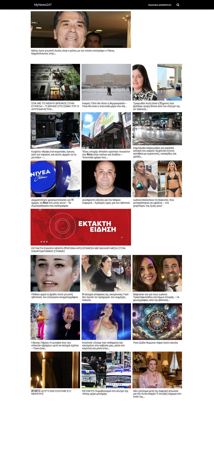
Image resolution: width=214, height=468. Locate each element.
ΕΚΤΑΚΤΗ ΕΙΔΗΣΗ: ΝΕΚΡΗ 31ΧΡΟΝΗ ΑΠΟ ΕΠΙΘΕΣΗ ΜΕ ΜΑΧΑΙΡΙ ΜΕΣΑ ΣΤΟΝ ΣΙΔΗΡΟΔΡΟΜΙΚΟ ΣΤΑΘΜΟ (78, 249)
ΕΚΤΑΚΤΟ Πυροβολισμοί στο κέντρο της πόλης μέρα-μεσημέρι (105, 392)
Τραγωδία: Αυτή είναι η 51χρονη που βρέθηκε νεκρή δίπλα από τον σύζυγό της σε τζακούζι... (156, 106)
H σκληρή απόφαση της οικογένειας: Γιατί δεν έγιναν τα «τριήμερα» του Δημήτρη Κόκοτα (105, 297)
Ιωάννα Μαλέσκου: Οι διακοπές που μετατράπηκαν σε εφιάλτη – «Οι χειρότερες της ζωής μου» (153, 202)
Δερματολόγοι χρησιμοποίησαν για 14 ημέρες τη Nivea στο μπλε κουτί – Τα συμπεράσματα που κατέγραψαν (52, 202)
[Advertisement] (157, 37)
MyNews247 (43, 5)
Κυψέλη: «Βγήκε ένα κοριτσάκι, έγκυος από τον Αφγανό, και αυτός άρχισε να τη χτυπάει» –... (53, 154)
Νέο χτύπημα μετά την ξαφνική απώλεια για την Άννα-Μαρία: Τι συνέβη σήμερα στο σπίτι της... (157, 393)
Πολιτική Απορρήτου (159, 4)
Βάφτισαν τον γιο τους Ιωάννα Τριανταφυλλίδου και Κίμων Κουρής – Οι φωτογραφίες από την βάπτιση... (156, 297)
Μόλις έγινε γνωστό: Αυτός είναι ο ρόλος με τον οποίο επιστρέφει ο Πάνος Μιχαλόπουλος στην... (73, 51)
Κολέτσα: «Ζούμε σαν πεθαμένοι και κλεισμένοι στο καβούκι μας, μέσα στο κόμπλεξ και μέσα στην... (103, 345)
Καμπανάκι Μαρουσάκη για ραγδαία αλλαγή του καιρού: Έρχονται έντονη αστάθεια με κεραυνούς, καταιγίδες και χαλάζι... (154, 152)
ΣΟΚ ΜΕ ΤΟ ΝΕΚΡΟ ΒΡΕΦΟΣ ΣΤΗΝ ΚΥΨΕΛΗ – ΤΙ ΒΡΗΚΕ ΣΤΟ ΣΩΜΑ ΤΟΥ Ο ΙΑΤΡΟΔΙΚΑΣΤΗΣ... (55, 106)
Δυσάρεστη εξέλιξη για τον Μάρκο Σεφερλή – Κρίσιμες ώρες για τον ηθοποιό (106, 201)
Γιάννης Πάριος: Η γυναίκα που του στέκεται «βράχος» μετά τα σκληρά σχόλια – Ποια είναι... (54, 345)
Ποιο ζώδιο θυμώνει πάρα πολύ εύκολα (155, 342)
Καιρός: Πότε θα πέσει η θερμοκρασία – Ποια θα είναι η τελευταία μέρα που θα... (104, 104)
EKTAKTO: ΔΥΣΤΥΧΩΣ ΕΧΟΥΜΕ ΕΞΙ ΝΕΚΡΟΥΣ (51, 392)
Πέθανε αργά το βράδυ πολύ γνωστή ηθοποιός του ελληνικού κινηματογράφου (54, 295)
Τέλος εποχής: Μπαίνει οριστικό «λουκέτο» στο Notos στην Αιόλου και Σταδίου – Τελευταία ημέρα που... (106, 154)
